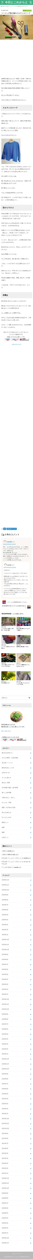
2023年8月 (5, 1019)
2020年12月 (5, 1178)
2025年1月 (5, 934)
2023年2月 (5, 1049)
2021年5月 (5, 1153)
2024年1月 (5, 994)
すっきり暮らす (6, 777)
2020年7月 (5, 1203)
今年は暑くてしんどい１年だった (11, 858)
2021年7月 (5, 1143)
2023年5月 (5, 1034)
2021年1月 (5, 1173)
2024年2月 (5, 989)
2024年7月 (5, 964)
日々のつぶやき (6, 817)
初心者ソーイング (12, 528)
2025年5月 (5, 914)
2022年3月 (5, 1103)
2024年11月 (5, 944)
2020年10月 (5, 1188)
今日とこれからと (16, 2)
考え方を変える (6, 812)
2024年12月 (5, 939)
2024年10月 (5, 949)
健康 (3, 832)
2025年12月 (5, 880)
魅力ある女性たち (7, 753)
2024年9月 (5, 954)
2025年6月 (5, 909)
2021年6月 (5, 1148)
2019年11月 (5, 1243)
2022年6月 (5, 1088)
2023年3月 (5, 1044)
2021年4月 (5, 1158)
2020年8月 (5, 1198)
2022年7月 (5, 1083)
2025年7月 (5, 905)
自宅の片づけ (6, 772)
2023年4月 (5, 1039)
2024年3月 (5, 984)
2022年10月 (5, 1069)
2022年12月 (5, 1059)
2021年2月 (5, 1168)
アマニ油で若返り (6, 867)
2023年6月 (5, 1029)
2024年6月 (5, 969)
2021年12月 (5, 1118)
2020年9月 (5, 1193)
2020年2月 (5, 1228)
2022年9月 (5, 1074)
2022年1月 (5, 1113)
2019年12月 (5, 1238)
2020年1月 (5, 1233)
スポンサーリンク (16, 344)
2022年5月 (5, 1093)
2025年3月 (5, 924)
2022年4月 (5, 1098)
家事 (3, 827)
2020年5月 (5, 1213)
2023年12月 (5, 999)
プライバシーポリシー (17, 1253)
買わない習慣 (6, 782)
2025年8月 (5, 900)
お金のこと (5, 837)
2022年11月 (5, 1064)
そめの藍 (9, 541)
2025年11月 (5, 885)
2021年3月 (5, 1163)
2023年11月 (5, 1004)
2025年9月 (5, 895)
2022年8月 (5, 1079)
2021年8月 (5, 1138)
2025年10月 (5, 890)
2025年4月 (5, 919)
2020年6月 (5, 1208)
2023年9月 (5, 1014)
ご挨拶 (3, 851)
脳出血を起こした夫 (8, 767)
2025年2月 (5, 929)
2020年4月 (5, 1218)
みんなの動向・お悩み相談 (10, 757)
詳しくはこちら (6, 731)
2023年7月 (5, 1024)
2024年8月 (5, 959)
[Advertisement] (16, 58)
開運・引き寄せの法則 (8, 807)
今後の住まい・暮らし (8, 797)
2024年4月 (5, 979)
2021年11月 (5, 1123)
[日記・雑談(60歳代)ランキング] (24, 339)
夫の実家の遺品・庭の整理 (10, 787)
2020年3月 (5, 1223)
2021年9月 (5, 1133)
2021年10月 (5, 1128)
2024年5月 (5, 974)
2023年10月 (5, 1009)
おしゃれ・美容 (6, 802)
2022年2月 (5, 1108)
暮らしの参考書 (6, 792)
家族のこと (5, 822)
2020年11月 (5, 1183)
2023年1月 (5, 1054)
